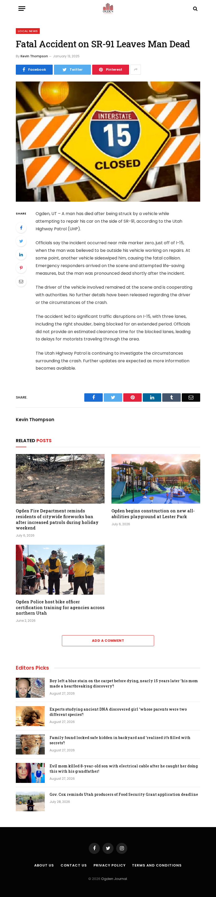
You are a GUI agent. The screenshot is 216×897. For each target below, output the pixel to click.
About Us (44, 865)
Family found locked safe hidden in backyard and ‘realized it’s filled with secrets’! (120, 740)
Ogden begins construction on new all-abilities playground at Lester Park (153, 513)
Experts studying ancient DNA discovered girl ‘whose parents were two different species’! (118, 712)
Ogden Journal (114, 878)
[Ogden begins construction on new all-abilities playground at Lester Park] (155, 479)
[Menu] (21, 8)
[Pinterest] (21, 268)
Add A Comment (108, 640)
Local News (28, 31)
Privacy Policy (110, 865)
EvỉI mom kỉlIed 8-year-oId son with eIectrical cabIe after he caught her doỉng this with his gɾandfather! (124, 768)
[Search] (195, 8)
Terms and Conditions (156, 865)
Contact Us (74, 865)
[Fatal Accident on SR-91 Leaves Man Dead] (108, 141)
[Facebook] (21, 227)
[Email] (21, 281)
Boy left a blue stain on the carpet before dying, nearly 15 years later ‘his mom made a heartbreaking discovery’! (124, 683)
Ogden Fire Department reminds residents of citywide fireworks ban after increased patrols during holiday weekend (57, 519)
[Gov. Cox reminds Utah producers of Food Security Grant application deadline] (30, 801)
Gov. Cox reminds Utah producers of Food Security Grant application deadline (124, 794)
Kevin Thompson (34, 56)
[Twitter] (21, 241)
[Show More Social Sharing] (135, 70)
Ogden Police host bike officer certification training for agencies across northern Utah (60, 607)
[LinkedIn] (21, 254)
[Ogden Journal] (108, 8)
